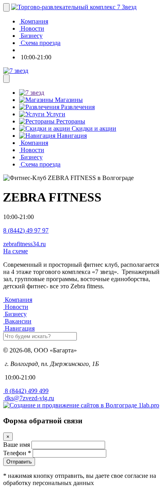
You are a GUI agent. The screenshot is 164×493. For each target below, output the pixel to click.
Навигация (71, 135)
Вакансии (18, 321)
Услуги (55, 114)
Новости (16, 306)
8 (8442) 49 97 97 (26, 230)
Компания (18, 299)
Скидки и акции (93, 128)
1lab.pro (148, 405)
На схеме (15, 251)
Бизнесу (16, 314)
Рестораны (70, 121)
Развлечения (77, 107)
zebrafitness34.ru (24, 244)
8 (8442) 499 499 (26, 390)
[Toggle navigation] (6, 7)
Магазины (68, 99)
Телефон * (17, 453)
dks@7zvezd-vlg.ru (28, 398)
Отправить (19, 462)
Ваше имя (16, 444)
